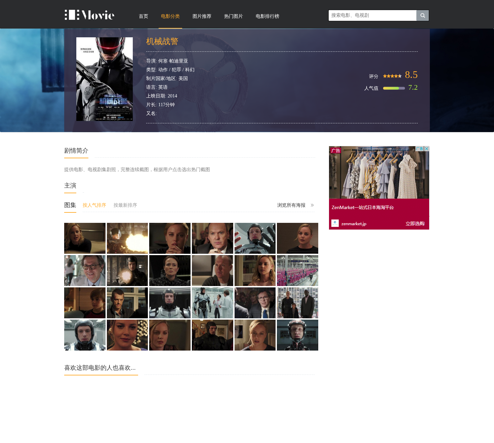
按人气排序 (94, 205)
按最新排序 (125, 205)
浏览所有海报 (291, 205)
